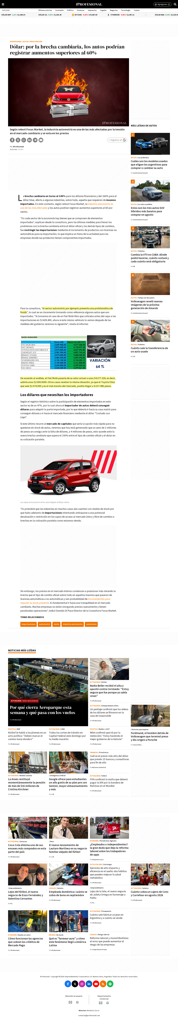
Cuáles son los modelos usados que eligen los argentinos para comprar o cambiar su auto (149, 165)
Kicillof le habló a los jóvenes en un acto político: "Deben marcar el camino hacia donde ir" (27, 736)
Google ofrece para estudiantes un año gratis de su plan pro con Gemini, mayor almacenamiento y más (68, 784)
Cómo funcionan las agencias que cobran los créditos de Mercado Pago (25, 942)
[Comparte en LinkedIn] (29, 140)
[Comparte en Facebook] (12, 140)
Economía (60, 10)
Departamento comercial (104, 997)
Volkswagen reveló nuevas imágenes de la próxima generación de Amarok (146, 305)
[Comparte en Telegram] (35, 140)
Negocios (114, 10)
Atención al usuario (73, 996)
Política (70, 10)
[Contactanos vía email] (70, 1002)
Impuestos (92, 10)
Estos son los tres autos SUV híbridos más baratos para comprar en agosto (147, 211)
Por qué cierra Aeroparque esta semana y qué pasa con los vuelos (42, 709)
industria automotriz (72, 624)
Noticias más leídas (22, 650)
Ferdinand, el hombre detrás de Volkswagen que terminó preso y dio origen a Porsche (149, 736)
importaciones (28, 624)
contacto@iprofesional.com (89, 1015)
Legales (103, 10)
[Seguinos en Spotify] (110, 983)
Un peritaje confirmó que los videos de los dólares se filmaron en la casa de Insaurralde (109, 713)
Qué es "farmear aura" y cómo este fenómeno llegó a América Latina (67, 942)
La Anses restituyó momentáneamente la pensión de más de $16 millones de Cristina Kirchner (26, 784)
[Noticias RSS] (103, 983)
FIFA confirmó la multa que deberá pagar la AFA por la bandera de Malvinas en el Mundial (109, 783)
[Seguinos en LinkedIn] (89, 983)
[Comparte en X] (18, 140)
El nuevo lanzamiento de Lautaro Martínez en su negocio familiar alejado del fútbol (68, 848)
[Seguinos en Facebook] (68, 983)
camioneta (91, 624)
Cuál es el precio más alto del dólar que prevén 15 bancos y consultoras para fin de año (109, 759)
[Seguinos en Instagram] (82, 983)
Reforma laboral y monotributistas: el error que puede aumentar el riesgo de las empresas (109, 941)
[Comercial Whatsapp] (107, 1002)
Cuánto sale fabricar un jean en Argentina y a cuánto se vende (106, 916)
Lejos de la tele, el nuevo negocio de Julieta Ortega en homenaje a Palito (108, 895)
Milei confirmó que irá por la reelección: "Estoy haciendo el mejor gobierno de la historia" (106, 736)
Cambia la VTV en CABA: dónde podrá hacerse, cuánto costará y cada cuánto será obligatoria (150, 258)
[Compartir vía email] (41, 140)
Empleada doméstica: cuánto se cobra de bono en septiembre (68, 893)
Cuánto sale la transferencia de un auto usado (149, 349)
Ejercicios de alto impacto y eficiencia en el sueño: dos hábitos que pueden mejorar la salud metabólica (108, 873)
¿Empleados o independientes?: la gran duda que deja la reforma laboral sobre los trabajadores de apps (109, 849)
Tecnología (125, 10)
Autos (26, 42)
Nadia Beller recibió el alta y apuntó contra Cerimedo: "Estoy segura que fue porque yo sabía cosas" (109, 691)
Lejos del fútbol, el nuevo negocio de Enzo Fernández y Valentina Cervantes (25, 895)
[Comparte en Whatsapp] (23, 140)
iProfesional (16, 42)
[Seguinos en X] (75, 983)
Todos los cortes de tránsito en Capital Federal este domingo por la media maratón (67, 736)
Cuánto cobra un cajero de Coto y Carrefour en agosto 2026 (149, 893)
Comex (137, 10)
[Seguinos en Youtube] (96, 983)
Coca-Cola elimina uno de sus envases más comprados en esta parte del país (27, 848)
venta (56, 624)
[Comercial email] (100, 1002)
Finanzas (80, 10)
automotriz (44, 624)
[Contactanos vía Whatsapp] (77, 1002)
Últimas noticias (45, 10)
